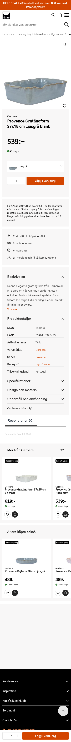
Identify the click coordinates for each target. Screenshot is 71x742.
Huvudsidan (8, 34)
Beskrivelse (16, 276)
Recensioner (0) (21, 420)
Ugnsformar (57, 34)
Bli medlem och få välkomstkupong (34, 257)
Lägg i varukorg (45, 181)
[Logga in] (53, 15)
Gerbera (12, 116)
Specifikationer (18, 380)
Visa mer (12, 309)
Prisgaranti (20, 250)
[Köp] (15, 514)
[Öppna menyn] (66, 15)
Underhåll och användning (27, 398)
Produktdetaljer (19, 318)
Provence (41, 357)
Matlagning (24, 34)
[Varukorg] (60, 15)
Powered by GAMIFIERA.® (18, 434)
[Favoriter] (7, 514)
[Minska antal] (10, 181)
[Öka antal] (22, 181)
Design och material (22, 389)
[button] (64, 106)
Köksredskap (41, 34)
